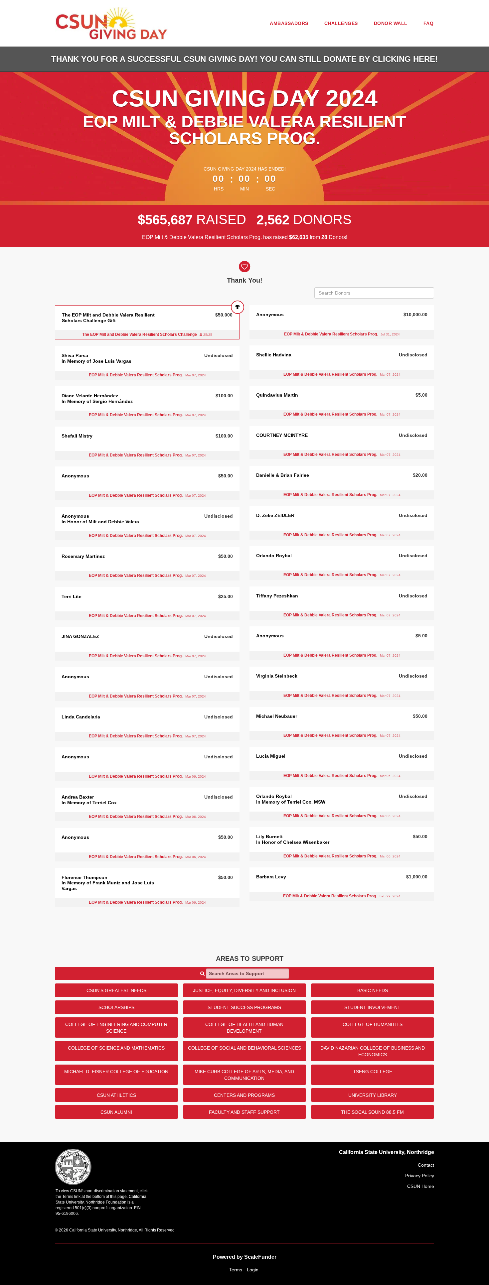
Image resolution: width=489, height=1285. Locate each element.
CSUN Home (420, 1186)
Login (252, 1269)
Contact (426, 1165)
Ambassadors (289, 23)
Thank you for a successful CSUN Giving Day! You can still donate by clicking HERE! (244, 59)
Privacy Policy (419, 1175)
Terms (235, 1269)
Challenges (341, 23)
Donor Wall (391, 23)
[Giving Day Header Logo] (111, 23)
